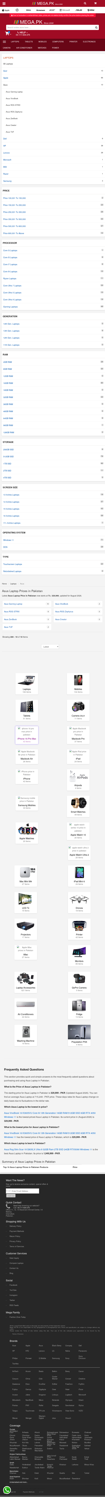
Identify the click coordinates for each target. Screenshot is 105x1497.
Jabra (28, 1394)
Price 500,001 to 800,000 (53, 226)
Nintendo (55, 1400)
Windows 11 (53, 539)
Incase (15, 1394)
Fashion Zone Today (18, 1317)
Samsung (53, 180)
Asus (53, 84)
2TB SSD (53, 470)
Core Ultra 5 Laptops (53, 292)
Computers (58, 41)
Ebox (28, 1384)
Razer (53, 173)
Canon (81, 1371)
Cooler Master (55, 1377)
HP (53, 145)
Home (4, 583)
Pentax (15, 1405)
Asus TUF (9, 132)
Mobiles (43, 41)
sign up (11, 1195)
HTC (27, 1351)
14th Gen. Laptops (53, 323)
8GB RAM (53, 368)
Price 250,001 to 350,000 (53, 211)
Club (40, 1378)
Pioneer (29, 1358)
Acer (53, 70)
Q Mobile (42, 1358)
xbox (54, 1418)
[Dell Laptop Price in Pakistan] (28, 10)
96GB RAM (53, 425)
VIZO (81, 1410)
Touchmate (30, 1410)
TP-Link (42, 1410)
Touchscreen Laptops (53, 564)
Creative (82, 1378)
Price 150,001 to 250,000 (53, 205)
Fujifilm (81, 1384)
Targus (15, 1410)
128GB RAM (53, 432)
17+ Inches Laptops (53, 522)
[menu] (4, 3)
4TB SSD (53, 477)
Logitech (68, 1394)
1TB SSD (53, 463)
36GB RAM (53, 404)
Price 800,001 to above (53, 233)
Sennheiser (69, 1405)
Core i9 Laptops (53, 271)
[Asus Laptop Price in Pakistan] (79, 10)
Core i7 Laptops (53, 264)
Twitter (12, 1300)
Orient (81, 1400)
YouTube (13, 1290)
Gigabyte (42, 1389)
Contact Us (14, 1268)
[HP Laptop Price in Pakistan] (17, 10)
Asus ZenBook (11, 118)
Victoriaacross (57, 1410)
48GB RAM (53, 411)
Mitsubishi (16, 1400)
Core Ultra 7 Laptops (53, 285)
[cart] (98, 3)
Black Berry (56, 1345)
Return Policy (15, 1236)
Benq (67, 1371)
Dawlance (16, 1384)
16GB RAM (53, 383)
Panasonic (83, 1351)
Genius (28, 1389)
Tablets (29, 41)
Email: (9, 1190)
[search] (88, 3)
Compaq (68, 1345)
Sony (67, 1358)
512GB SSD (53, 456)
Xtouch (68, 1418)
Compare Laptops (17, 1263)
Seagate (55, 1405)
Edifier (54, 1384)
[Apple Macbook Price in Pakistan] (5, 10)
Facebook (13, 1285)
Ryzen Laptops (53, 278)
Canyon (15, 1378)
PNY (27, 1405)
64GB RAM (53, 418)
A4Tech (15, 1371)
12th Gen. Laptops (53, 337)
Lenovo (53, 152)
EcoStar (42, 1384)
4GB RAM (53, 361)
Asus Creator (10, 125)
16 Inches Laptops (53, 515)
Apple (53, 77)
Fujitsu (15, 1389)
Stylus (81, 1405)
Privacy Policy (15, 1241)
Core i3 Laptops (53, 250)
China (28, 1378)
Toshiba (15, 1363)
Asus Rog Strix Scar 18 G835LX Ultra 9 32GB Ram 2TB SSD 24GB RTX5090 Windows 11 (48, 1149)
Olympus (68, 1400)
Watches (42, 47)
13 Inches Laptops (53, 494)
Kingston (42, 1394)
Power (55, 47)
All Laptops (8, 63)
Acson (28, 1371)
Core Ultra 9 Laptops (53, 299)
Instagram (14, 1295)
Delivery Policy (15, 1226)
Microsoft (53, 159)
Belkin (54, 1371)
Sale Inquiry (14, 1258)
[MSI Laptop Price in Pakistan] (91, 10)
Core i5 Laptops (53, 257)
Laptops (15, 41)
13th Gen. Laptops (53, 330)
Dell (53, 138)
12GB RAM (53, 376)
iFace (81, 1389)
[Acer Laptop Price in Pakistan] (52, 10)
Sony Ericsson (82, 1357)
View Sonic (69, 1410)
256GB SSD (53, 449)
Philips (15, 1358)
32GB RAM (53, 397)
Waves (15, 1418)
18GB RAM (53, 390)
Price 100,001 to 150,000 (53, 198)
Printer (73, 41)
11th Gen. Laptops (53, 344)
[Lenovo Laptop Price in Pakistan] (41, 10)
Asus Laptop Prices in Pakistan (22, 591)
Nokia (67, 1351)
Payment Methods (17, 1231)
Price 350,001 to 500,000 (53, 219)
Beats (41, 1371)
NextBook (29, 1400)
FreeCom (69, 1384)
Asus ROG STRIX (12, 105)
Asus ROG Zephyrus (13, 111)
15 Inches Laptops (53, 508)
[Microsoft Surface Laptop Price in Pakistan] (65, 10)
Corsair (68, 1378)
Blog (11, 1273)
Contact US (12, 1492)
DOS (53, 546)
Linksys (55, 1394)
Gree (54, 1389)
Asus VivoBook (11, 98)
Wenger (29, 1418)
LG (53, 1351)
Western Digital (42, 1417)
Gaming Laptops (53, 306)
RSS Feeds (14, 1305)
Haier (67, 1389)
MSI (53, 166)
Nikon (41, 1400)
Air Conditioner (24, 47)
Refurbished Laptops (53, 571)
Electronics (89, 41)
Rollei (41, 1405)
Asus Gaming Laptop (14, 91)
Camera (7, 47)
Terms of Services (17, 1246)
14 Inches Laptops (53, 501)
